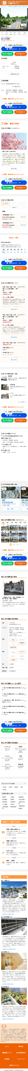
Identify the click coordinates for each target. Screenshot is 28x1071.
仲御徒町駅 (22, 806)
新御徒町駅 (13, 806)
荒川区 (4, 789)
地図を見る (17, 86)
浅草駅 (12, 799)
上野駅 (12, 797)
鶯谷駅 (4, 797)
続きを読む (14, 168)
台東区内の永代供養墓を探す (9, 949)
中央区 (4, 787)
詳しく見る (10, 509)
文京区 (10, 787)
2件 (8, 505)
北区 (22, 787)
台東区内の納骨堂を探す (8, 984)
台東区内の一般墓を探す (8, 914)
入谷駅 (12, 804)
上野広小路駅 (22, 802)
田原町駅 (4, 801)
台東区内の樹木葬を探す (8, 1019)
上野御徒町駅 (5, 807)
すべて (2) (5, 203)
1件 (26, 505)
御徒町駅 (21, 797)
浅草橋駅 (4, 799)
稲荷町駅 (12, 801)
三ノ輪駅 (4, 804)
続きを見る (14, 309)
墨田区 (16, 787)
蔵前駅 (20, 808)
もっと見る (21, 402)
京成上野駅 (22, 799)
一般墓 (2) (14, 207)
